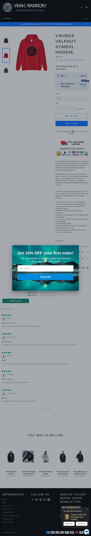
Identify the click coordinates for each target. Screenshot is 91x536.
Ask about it (81, 524)
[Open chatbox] (86, 531)
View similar (69, 524)
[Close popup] (87, 509)
